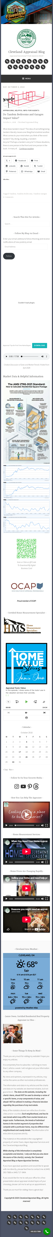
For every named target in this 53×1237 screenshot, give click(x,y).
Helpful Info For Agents (27, 110)
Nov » (11, 769)
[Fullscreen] (46, 825)
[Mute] (42, 825)
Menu (28, 78)
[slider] (24, 825)
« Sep (5, 769)
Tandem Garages (40, 194)
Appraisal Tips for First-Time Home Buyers (17, 345)
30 (13, 762)
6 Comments (8, 197)
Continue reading (26, 148)
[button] (26, 422)
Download (39, 345)
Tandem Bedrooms (24, 194)
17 (20, 752)
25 (26, 757)
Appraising (8, 110)
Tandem (12, 194)
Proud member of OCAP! (26, 601)
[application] (26, 815)
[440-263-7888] (46, 1231)
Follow (9, 256)
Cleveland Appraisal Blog (26, 52)
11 (26, 747)
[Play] (6, 825)
